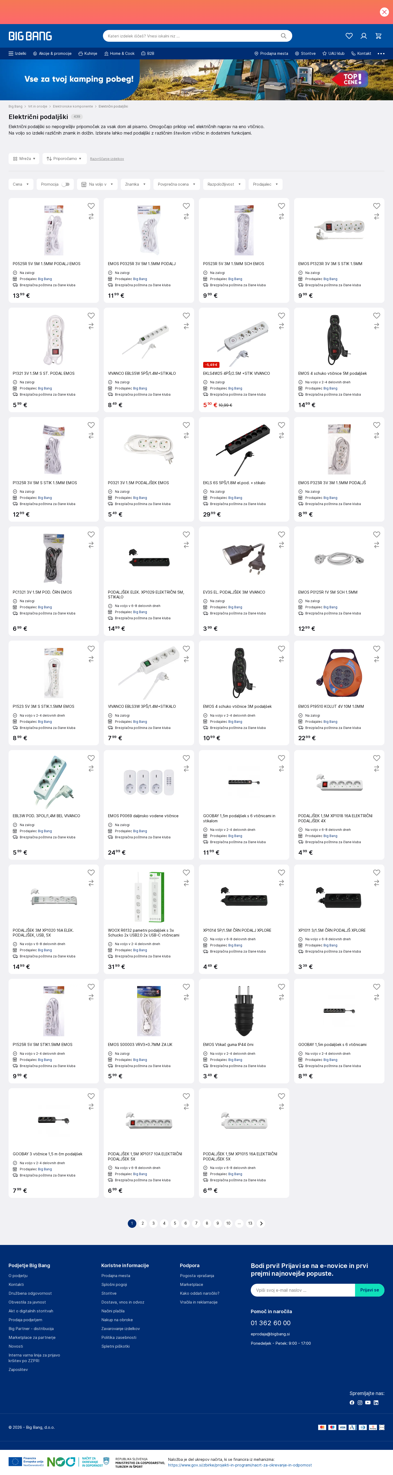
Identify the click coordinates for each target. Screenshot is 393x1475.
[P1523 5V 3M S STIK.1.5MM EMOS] (54, 693)
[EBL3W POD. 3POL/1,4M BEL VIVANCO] (54, 804)
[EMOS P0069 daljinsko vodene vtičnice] (149, 804)
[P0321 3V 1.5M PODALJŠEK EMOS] (149, 469)
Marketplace (191, 1284)
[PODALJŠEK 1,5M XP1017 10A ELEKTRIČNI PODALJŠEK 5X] (149, 1142)
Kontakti (16, 1284)
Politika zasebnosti (118, 1337)
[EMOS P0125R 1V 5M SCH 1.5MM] (339, 581)
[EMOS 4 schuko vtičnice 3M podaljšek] (244, 693)
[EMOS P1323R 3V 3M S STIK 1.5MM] (339, 250)
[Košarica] (378, 36)
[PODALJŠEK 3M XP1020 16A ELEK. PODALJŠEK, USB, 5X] (54, 919)
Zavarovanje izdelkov (120, 1328)
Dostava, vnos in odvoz (122, 1302)
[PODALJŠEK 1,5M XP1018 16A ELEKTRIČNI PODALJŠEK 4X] (339, 804)
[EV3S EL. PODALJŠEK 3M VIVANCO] (244, 581)
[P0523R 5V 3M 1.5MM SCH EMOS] (244, 250)
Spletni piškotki (115, 1346)
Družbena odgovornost (30, 1293)
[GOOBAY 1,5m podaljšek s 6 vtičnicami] (339, 1031)
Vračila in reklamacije (199, 1302)
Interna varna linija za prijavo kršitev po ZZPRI (34, 1358)
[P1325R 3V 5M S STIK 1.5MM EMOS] (54, 469)
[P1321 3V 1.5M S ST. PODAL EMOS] (54, 360)
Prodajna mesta (115, 1275)
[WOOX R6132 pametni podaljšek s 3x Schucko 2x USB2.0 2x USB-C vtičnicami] (149, 919)
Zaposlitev (18, 1369)
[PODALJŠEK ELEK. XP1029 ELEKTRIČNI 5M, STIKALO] (149, 581)
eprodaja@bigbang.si (270, 1334)
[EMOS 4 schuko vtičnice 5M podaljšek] (339, 360)
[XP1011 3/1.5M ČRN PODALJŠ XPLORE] (339, 919)
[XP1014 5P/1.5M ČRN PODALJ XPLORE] (244, 919)
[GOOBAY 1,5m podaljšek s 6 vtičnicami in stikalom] (244, 804)
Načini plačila (113, 1311)
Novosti (16, 1346)
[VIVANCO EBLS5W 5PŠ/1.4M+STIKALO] (149, 360)
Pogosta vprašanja (197, 1275)
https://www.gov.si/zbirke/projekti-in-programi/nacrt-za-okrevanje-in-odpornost (240, 1465)
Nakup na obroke (117, 1319)
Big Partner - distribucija (31, 1328)
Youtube (367, 1402)
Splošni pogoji (114, 1284)
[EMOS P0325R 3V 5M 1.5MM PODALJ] (149, 250)
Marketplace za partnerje (32, 1337)
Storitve (109, 1293)
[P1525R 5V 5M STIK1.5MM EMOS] (54, 1031)
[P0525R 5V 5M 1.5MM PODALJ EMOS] (54, 250)
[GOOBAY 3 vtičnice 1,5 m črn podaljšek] (54, 1142)
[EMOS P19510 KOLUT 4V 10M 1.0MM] (339, 693)
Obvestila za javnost (27, 1302)
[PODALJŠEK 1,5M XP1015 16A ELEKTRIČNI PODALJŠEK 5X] (244, 1142)
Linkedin (375, 1402)
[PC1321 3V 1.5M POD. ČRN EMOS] (54, 581)
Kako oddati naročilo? (199, 1293)
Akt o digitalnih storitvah (31, 1311)
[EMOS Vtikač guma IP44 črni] (244, 1031)
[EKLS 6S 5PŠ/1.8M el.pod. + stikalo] (244, 469)
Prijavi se (369, 1290)
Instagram (359, 1402)
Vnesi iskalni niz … (144, 36)
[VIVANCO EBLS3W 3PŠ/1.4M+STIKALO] (149, 693)
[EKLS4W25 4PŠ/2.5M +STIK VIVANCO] (244, 360)
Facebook (351, 1402)
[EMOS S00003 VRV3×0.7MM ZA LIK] (149, 1031)
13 (250, 1223)
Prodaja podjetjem (25, 1319)
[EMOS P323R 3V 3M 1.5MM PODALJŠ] (339, 469)
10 (228, 1223)
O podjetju (18, 1275)
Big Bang (45, 279)
